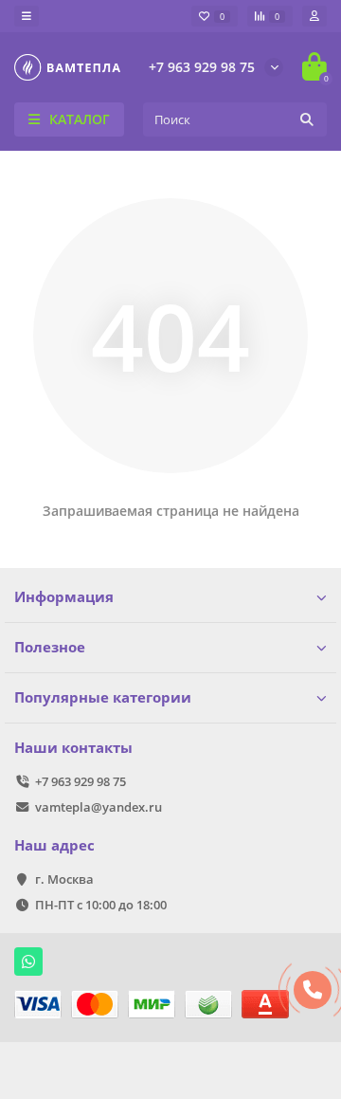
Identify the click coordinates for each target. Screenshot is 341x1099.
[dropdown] (26, 16)
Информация (64, 597)
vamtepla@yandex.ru (98, 806)
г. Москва (64, 879)
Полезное (49, 647)
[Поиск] (307, 119)
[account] (314, 16)
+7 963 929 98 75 (202, 67)
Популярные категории (102, 697)
